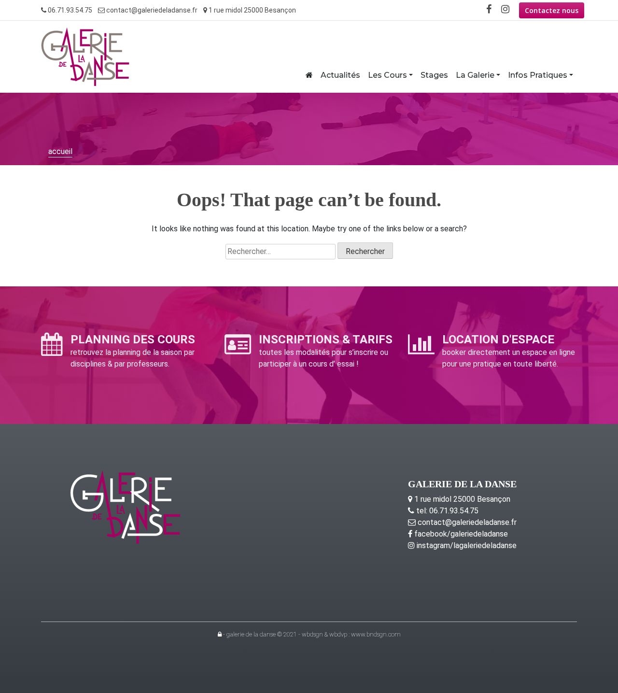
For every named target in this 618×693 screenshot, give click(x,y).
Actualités (340, 75)
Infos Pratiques (537, 75)
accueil (60, 151)
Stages (434, 75)
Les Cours (387, 75)
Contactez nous (551, 10)
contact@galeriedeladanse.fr (151, 10)
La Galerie (475, 75)
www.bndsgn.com (376, 634)
